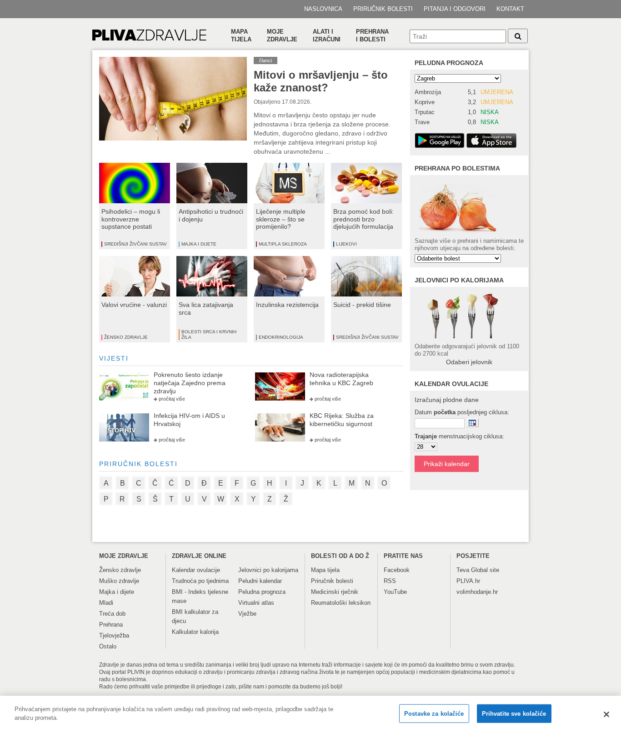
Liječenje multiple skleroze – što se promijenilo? (280, 219)
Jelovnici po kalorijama (268, 570)
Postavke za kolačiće (434, 713)
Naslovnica (323, 8)
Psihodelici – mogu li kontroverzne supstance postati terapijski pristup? (130, 223)
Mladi (106, 602)
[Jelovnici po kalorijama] (469, 314)
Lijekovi (346, 243)
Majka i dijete (198, 243)
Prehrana (111, 624)
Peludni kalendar (260, 580)
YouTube (395, 591)
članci (265, 60)
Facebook (397, 570)
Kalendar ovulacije (196, 570)
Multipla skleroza (283, 243)
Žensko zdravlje (126, 337)
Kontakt (510, 8)
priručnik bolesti (138, 463)
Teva (462, 570)
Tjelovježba (114, 635)
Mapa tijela (241, 35)
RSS (390, 580)
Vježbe (247, 613)
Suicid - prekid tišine (362, 304)
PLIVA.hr (468, 580)
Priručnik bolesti (383, 8)
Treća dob (112, 613)
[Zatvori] (606, 714)
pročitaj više (172, 399)
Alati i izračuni (327, 35)
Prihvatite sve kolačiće (514, 713)
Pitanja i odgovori (455, 8)
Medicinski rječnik (334, 591)
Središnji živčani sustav (135, 243)
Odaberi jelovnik (469, 362)
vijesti (114, 358)
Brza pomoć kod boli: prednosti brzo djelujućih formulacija (363, 219)
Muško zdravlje (119, 580)
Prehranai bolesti (372, 35)
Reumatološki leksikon (341, 602)
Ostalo (107, 646)
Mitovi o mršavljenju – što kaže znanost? (321, 81)
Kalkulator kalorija (195, 631)
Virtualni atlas (256, 602)
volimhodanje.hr (477, 591)
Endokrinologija (281, 337)
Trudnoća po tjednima (200, 580)
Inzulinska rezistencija (287, 304)
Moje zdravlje (282, 35)
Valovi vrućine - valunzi (134, 304)
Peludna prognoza (449, 62)
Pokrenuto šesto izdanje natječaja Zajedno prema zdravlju (189, 383)
